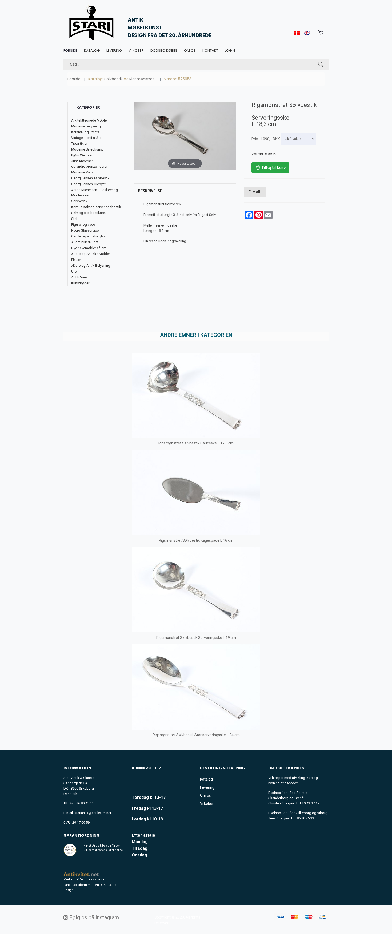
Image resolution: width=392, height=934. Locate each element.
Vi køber (136, 50)
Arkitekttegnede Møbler (89, 120)
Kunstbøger (80, 283)
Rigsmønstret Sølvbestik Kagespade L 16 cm (196, 540)
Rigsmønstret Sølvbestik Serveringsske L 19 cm (196, 638)
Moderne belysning (86, 126)
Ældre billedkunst (84, 242)
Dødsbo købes (163, 50)
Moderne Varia (82, 172)
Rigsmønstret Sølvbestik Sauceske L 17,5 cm (196, 443)
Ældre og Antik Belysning (90, 266)
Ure (74, 271)
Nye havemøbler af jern (88, 248)
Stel (74, 219)
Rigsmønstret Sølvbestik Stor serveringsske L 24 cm (196, 735)
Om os (190, 50)
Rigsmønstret (141, 79)
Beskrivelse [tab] (150, 191)
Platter (76, 260)
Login (230, 50)
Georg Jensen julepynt (88, 184)
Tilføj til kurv (273, 167)
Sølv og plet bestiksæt (88, 213)
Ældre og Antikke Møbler (90, 254)
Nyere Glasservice (85, 230)
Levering (114, 50)
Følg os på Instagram (93, 917)
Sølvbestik (113, 79)
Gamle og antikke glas (88, 236)
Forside (70, 50)
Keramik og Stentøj (86, 132)
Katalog (92, 50)
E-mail (255, 192)
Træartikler (79, 143)
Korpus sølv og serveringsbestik (96, 207)
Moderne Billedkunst (87, 149)
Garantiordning (81, 835)
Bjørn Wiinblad (82, 155)
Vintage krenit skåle (86, 138)
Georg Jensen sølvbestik (90, 178)
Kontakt (210, 50)
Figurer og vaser (83, 225)
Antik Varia (79, 277)
